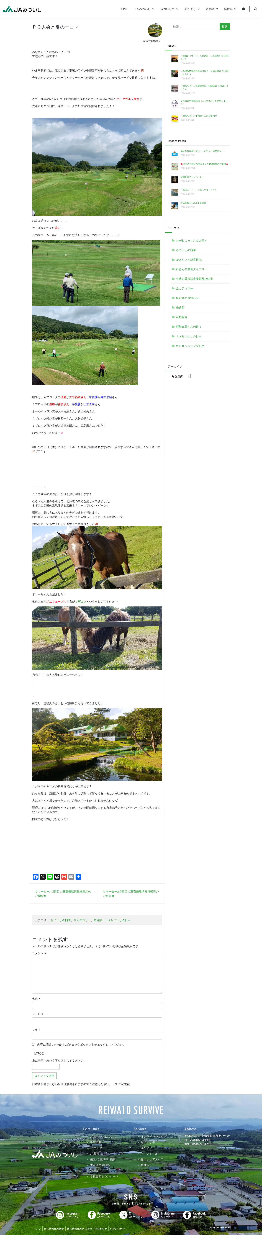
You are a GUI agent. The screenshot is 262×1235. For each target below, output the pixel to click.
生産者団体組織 (100, 1165)
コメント (39, 953)
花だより (146, 1148)
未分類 (98, 920)
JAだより (96, 1170)
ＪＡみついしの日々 (118, 920)
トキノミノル (149, 1153)
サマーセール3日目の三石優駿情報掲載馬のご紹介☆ (131, 893)
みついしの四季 (61, 920)
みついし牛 (148, 1142)
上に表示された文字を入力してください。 (59, 1060)
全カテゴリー (82, 920)
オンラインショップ (153, 1136)
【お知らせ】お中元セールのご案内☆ (199, 115)
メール (37, 1014)
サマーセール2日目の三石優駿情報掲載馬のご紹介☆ (63, 893)
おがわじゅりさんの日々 (191, 240)
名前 (36, 998)
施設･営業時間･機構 (103, 1159)
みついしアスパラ (152, 1159)
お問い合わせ (117, 1228)
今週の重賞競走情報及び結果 (194, 279)
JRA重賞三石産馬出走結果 (193, 203)
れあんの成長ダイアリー (191, 269)
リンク (37, 1228)
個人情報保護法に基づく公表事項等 (87, 1228)
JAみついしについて (103, 1136)
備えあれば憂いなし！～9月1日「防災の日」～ (203, 151)
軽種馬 (145, 1165)
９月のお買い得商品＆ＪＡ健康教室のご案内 (204, 164)
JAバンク (96, 1148)
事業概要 (95, 1142)
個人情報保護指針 (54, 1228)
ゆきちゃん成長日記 (189, 259)
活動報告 (181, 317)
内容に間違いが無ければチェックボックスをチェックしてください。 (80, 1044)
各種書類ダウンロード (104, 1176)
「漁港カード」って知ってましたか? (198, 190)
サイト (36, 1029)
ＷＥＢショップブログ (190, 346)
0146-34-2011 (201, 1144)
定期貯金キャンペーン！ (192, 177)
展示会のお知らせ (187, 298)
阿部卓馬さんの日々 (189, 326)
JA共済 (94, 1153)
